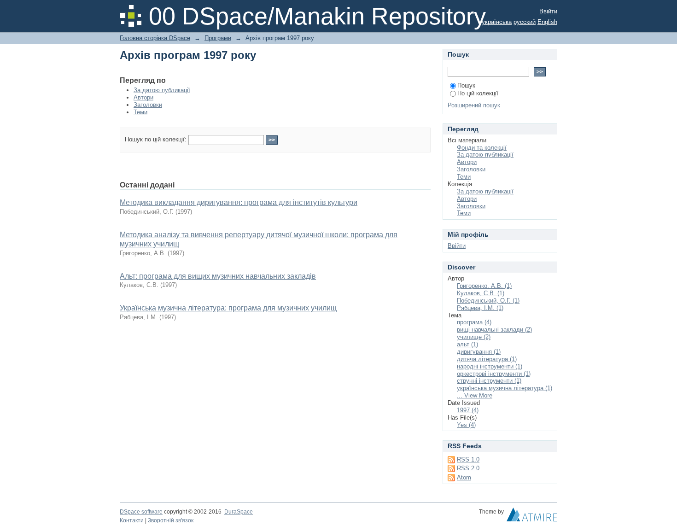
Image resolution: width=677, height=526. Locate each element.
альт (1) (467, 344)
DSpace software (141, 511)
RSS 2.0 (468, 468)
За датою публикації (162, 90)
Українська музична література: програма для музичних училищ (228, 308)
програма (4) (474, 322)
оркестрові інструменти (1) (494, 373)
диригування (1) (479, 351)
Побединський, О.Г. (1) (488, 300)
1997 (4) (468, 410)
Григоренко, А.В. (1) (484, 285)
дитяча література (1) (487, 359)
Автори (143, 97)
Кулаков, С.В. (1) (480, 293)
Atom (464, 477)
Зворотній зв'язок (170, 520)
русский (525, 21)
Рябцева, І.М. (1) (480, 307)
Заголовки (148, 104)
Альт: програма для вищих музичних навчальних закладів (218, 276)
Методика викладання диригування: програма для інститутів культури (238, 202)
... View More (474, 395)
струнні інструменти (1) (489, 380)
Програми (217, 38)
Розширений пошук (474, 105)
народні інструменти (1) (489, 366)
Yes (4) (466, 424)
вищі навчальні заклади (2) (494, 329)
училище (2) (473, 336)
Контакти (132, 520)
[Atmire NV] (532, 517)
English (547, 21)
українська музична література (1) (504, 388)
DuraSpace (238, 511)
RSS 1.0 (468, 459)
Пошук (466, 85)
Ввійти (548, 11)
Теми (140, 112)
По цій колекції (477, 93)
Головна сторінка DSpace (155, 38)
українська (497, 21)
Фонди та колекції (482, 147)
